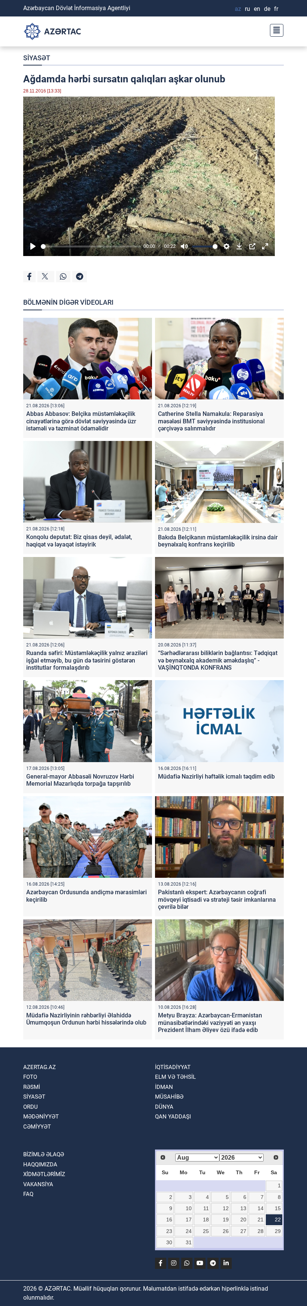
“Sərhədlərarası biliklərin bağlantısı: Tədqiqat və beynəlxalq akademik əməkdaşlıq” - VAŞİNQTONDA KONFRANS (217, 660)
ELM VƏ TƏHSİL (175, 1077)
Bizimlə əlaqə (43, 1154)
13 (243, 1208)
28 (261, 1231)
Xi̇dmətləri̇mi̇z (44, 1174)
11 (206, 1208)
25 (206, 1231)
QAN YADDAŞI (173, 1116)
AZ (238, 8)
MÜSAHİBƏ (169, 1096)
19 (226, 1220)
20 (243, 1220)
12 (226, 1208)
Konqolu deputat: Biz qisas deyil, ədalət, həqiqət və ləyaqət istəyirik (79, 540)
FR (276, 8)
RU (247, 8)
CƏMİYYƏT (37, 1126)
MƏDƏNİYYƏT (41, 1116)
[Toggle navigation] (274, 29)
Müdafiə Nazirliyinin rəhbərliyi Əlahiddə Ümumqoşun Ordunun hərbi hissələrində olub (86, 1019)
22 (278, 1220)
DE (267, 8)
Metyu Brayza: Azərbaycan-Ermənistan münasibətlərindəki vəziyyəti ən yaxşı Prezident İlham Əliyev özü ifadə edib (210, 1022)
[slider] (91, 246)
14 (261, 1208)
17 (189, 1220)
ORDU (30, 1106)
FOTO (30, 1077)
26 (226, 1231)
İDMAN (164, 1087)
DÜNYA (164, 1106)
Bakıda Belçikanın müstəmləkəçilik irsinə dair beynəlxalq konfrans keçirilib (218, 541)
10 (189, 1208)
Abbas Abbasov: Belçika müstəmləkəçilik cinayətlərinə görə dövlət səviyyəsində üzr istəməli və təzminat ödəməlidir (81, 421)
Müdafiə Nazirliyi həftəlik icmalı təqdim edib (216, 776)
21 (261, 1220)
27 (243, 1231)
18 (206, 1220)
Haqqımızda (40, 1164)
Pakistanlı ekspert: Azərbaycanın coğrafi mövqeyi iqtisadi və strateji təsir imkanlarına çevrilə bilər (217, 899)
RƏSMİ (31, 1087)
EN (257, 8)
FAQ (28, 1194)
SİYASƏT (36, 58)
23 (169, 1231)
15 (278, 1208)
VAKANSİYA (38, 1184)
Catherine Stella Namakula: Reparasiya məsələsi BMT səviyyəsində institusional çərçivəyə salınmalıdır (211, 421)
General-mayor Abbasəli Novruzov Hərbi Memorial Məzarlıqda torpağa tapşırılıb (80, 780)
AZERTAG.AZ (39, 1067)
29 (278, 1231)
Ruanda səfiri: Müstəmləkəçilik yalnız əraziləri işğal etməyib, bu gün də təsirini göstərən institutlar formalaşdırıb (87, 660)
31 (189, 1242)
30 (169, 1242)
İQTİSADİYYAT (173, 1067)
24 (189, 1231)
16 (169, 1220)
